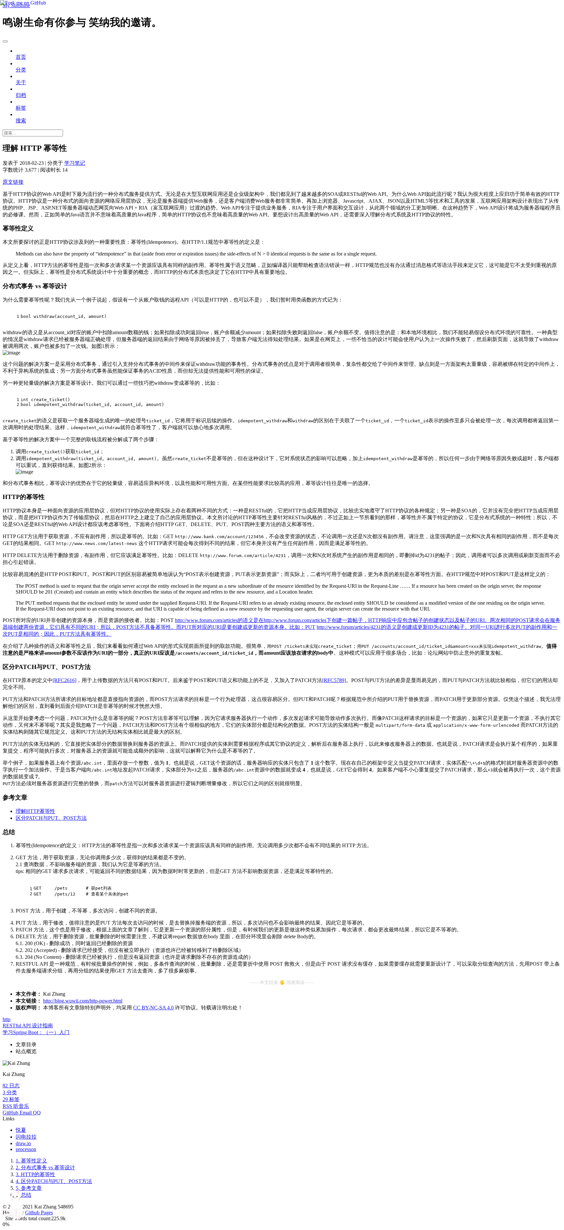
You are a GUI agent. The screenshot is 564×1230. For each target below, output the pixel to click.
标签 (21, 108)
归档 (21, 95)
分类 (21, 69)
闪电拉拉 (26, 1137)
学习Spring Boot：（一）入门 (36, 1032)
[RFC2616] (64, 680)
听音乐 (21, 1106)
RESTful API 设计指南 (28, 1025)
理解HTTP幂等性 (35, 811)
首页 (21, 57)
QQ (37, 1112)
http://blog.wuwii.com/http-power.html (82, 1001)
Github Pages (39, 1212)
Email (26, 1112)
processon (26, 1149)
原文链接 (13, 182)
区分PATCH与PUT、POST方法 (51, 818)
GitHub (11, 1112)
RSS (8, 1106)
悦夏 (21, 1130)
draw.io (23, 1143)
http (6, 1019)
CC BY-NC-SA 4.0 (153, 1007)
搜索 (21, 120)
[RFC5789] (334, 680)
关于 (21, 82)
